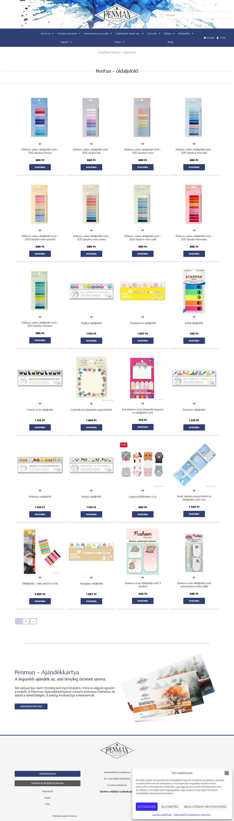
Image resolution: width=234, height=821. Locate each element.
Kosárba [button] (40, 167)
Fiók (47, 804)
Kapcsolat (47, 791)
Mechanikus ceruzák (96, 33)
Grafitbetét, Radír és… (127, 33)
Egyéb (64, 41)
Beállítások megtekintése (205, 806)
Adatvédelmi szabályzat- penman (192, 814)
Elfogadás (147, 806)
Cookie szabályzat (162, 814)
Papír (118, 41)
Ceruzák (152, 33)
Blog (170, 41)
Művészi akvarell (67, 33)
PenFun (45, 33)
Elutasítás (169, 806)
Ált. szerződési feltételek (117, 778)
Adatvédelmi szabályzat (117, 772)
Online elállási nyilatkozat (117, 791)
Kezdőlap (104, 52)
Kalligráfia (184, 33)
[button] (227, 773)
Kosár (47, 797)
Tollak (167, 33)
